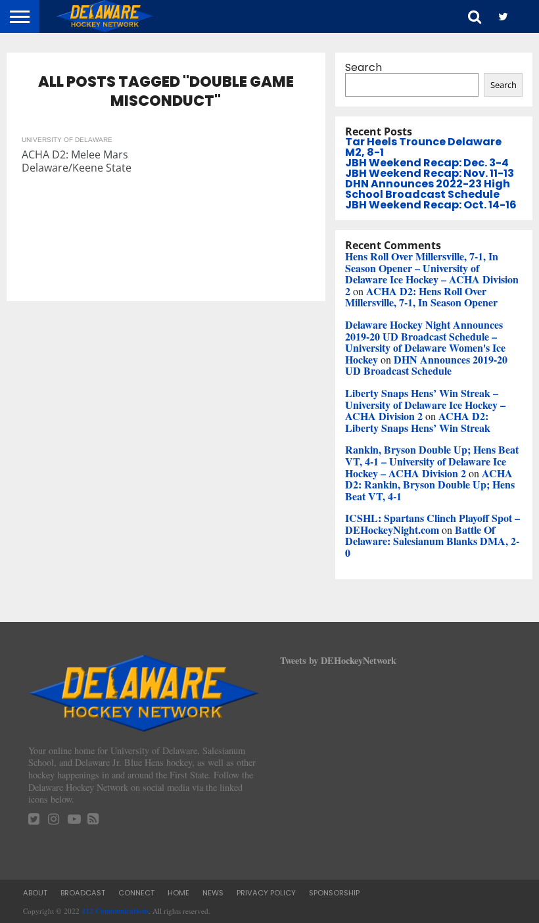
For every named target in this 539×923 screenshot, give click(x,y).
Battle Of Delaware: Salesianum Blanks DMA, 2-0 (432, 541)
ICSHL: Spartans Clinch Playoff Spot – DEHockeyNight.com (432, 523)
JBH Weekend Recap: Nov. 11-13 (429, 173)
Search (363, 67)
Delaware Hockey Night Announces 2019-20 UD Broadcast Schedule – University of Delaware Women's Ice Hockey (425, 342)
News (212, 893)
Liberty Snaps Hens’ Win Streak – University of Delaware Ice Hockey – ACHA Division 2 (425, 404)
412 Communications (115, 910)
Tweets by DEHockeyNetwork (338, 660)
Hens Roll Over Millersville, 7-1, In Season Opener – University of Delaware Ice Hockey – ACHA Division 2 (432, 273)
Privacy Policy (266, 893)
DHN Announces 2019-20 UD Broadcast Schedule (426, 365)
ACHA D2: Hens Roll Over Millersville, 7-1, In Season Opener (421, 296)
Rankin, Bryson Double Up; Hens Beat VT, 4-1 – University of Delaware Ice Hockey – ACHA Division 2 (432, 461)
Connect (136, 893)
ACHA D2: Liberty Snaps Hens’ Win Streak (417, 421)
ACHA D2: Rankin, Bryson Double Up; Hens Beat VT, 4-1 (430, 484)
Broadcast (82, 893)
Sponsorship (334, 893)
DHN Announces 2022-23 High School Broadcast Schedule (427, 189)
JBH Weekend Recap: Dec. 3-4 (427, 162)
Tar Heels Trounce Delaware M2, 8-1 (423, 147)
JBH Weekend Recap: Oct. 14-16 (431, 204)
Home (178, 893)
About (35, 893)
